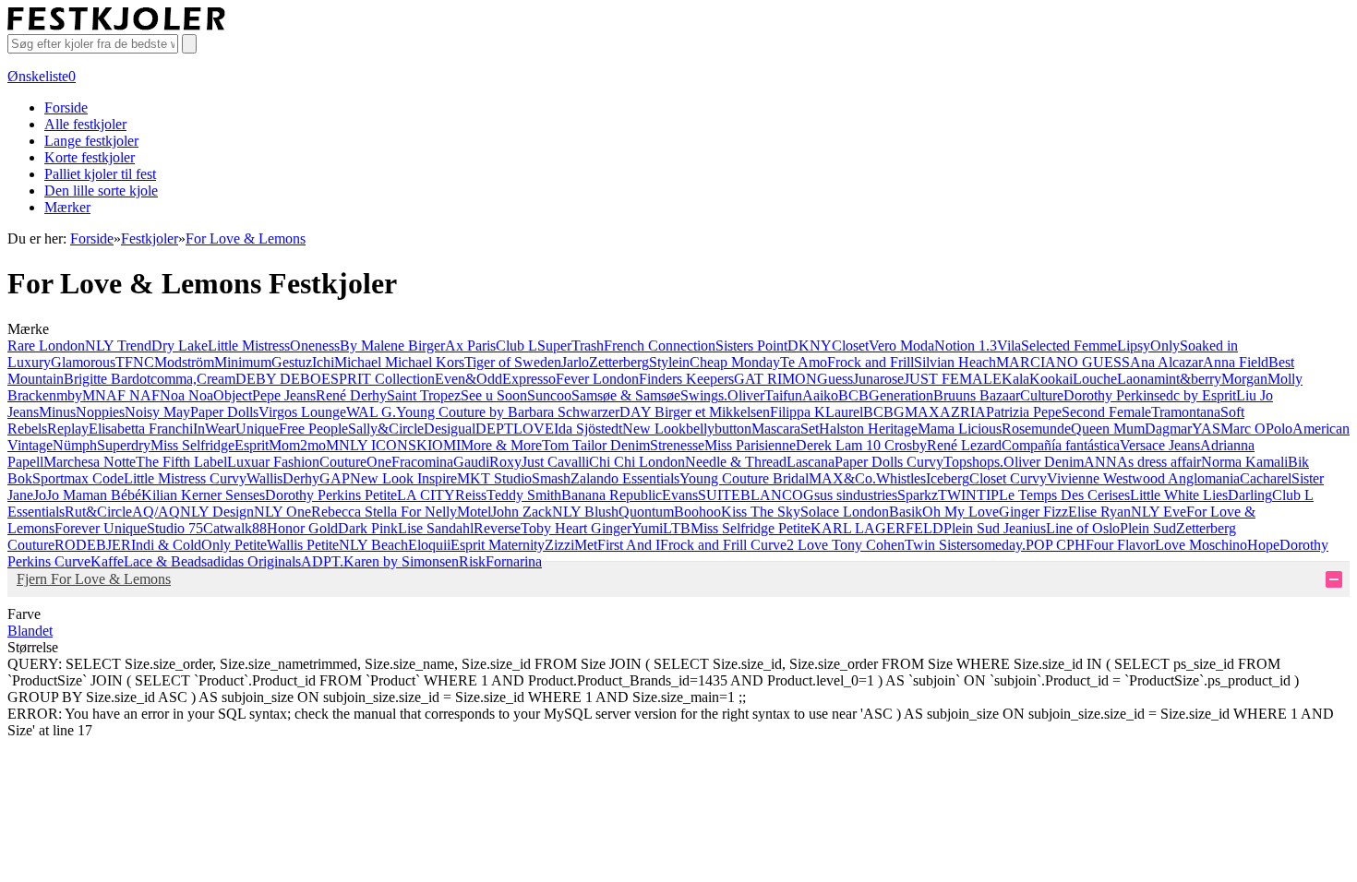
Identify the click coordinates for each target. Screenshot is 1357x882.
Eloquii (429, 545)
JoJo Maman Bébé (87, 495)
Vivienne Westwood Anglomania (1143, 478)
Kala (1015, 379)
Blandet (30, 630)
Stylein (669, 362)
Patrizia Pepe (1024, 412)
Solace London (844, 511)
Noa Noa (186, 395)
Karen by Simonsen (401, 561)
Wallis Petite (303, 545)
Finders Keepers (686, 379)
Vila (1009, 345)
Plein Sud (1148, 528)
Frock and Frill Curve (723, 545)
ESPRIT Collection (378, 379)
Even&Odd (468, 379)
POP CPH (1056, 545)
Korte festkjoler (89, 157)
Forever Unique (100, 528)
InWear (214, 428)
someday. (998, 545)
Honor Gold (302, 528)
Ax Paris (470, 345)
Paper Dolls (224, 412)
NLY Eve (1158, 511)
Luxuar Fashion (273, 462)
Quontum (646, 511)
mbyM (75, 395)
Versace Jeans (1160, 445)
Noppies (100, 412)
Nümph (75, 445)
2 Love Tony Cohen (846, 545)
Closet (850, 345)
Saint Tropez (424, 395)
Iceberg (947, 478)
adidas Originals (254, 561)
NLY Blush (585, 511)
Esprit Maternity (497, 545)
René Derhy (351, 395)
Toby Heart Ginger (576, 528)
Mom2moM (304, 445)
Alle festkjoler (85, 124)
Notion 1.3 (965, 345)
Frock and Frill (870, 362)
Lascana (811, 462)
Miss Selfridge (192, 445)
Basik (905, 511)
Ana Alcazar (1166, 362)
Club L (516, 345)
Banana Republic (611, 495)
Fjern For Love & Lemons (94, 579)
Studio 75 (175, 528)
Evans (680, 495)
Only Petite (234, 545)
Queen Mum (1108, 428)
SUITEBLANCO (750, 495)
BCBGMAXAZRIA (924, 412)
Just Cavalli (555, 462)
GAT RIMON (775, 379)
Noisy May (157, 412)
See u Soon (494, 395)
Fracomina (422, 462)
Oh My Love (960, 511)
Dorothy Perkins (1111, 395)
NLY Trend (118, 345)
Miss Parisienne (750, 445)
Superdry (123, 445)
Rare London (46, 345)
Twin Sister (938, 545)
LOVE (533, 428)
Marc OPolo (1256, 428)
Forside (66, 107)
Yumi (647, 528)
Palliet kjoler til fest (100, 174)
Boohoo (697, 511)
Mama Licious (960, 428)
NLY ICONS (377, 445)
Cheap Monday (735, 362)
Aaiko (820, 395)
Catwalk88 (235, 528)
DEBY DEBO (278, 379)
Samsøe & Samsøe (625, 395)
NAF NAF (127, 395)
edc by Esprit (1197, 395)
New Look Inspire (403, 478)
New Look (654, 428)
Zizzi (559, 545)
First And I (628, 545)
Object (232, 395)
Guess (835, 379)
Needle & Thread (736, 462)
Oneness (315, 345)
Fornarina (514, 561)
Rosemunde (1036, 428)
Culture (1041, 395)
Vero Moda (901, 345)
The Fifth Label (181, 462)
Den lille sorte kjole (101, 190)
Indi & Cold (166, 545)
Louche (1095, 379)
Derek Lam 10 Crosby (861, 445)
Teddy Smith (523, 495)
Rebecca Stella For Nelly (384, 511)
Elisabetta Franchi (141, 428)
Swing (699, 395)
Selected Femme (1069, 345)
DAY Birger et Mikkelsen (694, 412)
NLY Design (217, 511)
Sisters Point (751, 345)
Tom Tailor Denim (596, 445)
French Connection (659, 345)
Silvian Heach (955, 362)
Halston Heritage (868, 428)
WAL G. (371, 412)
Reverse (497, 528)
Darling (1250, 495)
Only (1165, 345)
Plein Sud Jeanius (994, 528)
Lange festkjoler (91, 141)
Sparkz (917, 495)
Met (585, 545)
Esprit (251, 445)
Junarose (878, 379)
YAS (1206, 428)
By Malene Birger (392, 345)
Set (809, 428)
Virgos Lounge (302, 412)
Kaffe (107, 561)
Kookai (1051, 379)
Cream (216, 379)
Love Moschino (1201, 545)
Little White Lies (1179, 495)
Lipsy (1133, 345)
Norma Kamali (1244, 462)
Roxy (505, 462)
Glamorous (83, 362)
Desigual (449, 428)
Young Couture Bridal (744, 478)
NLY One (282, 511)
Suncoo (549, 395)
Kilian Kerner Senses (203, 495)
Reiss (470, 495)
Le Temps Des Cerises (1064, 495)
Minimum (242, 362)
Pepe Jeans (284, 395)
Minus (57, 412)
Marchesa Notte (89, 462)
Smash (551, 478)
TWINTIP (968, 495)
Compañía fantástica (1061, 445)
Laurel (844, 412)
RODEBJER (92, 545)
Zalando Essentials (624, 478)
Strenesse (677, 445)
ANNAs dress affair (1142, 462)
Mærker (67, 207)
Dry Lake (179, 345)
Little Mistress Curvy (185, 478)
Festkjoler (149, 238)
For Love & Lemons (246, 238)
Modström (184, 362)
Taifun (783, 395)
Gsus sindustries (850, 495)
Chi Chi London (637, 462)
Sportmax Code (78, 478)
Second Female (1106, 412)
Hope (1263, 545)
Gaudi (471, 462)
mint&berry (1187, 379)
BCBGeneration (885, 395)
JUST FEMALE (953, 379)
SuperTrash (570, 345)
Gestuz (291, 362)
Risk (472, 561)
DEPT (494, 428)
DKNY (809, 345)
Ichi (323, 362)
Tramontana (1185, 412)
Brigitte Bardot (107, 379)
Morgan (1244, 379)
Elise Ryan (1099, 511)
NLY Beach (373, 545)
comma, (173, 379)
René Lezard (964, 445)
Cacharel (1265, 478)
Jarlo (575, 362)
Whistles (901, 478)
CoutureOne (355, 462)
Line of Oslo (1083, 528)
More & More (501, 445)
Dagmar (1168, 428)
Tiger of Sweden (512, 362)
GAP (334, 478)
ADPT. (322, 561)
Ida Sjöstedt (588, 428)
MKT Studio (494, 478)
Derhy (300, 478)
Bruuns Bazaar (976, 395)
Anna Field (1235, 362)
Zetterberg (619, 362)
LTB (677, 528)
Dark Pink (368, 528)
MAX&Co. (842, 478)
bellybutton (718, 428)
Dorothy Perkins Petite (331, 495)
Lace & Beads (165, 561)
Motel (474, 511)
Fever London (597, 379)
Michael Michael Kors (399, 362)
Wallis (264, 478)
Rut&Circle (98, 511)
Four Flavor (1120, 545)
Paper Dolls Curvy (889, 462)
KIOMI (438, 445)
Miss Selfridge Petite (751, 528)
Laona (1135, 379)
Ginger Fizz (1033, 511)
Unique (257, 428)
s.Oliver (741, 395)
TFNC (134, 362)
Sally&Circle (386, 428)
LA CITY (426, 495)
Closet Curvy (1008, 478)
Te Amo (803, 362)
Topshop (968, 462)
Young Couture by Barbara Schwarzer (507, 412)
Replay (68, 428)
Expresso (529, 379)
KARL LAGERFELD (877, 528)
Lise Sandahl (436, 528)
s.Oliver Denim (1039, 462)
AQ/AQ (156, 511)
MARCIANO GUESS (1063, 362)
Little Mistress (249, 345)
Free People (313, 428)
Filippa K (797, 412)
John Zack (521, 511)
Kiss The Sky (760, 511)
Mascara (775, 428)
